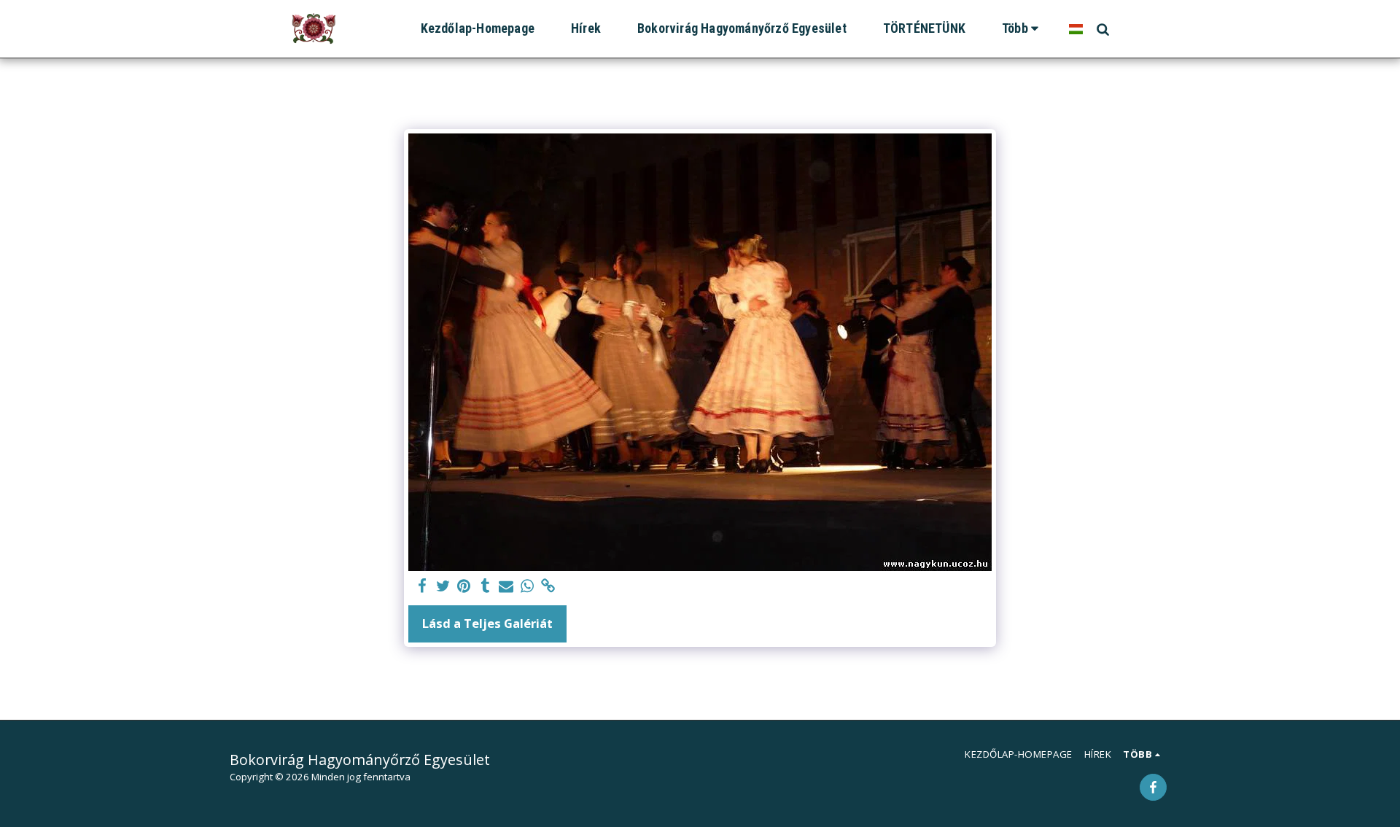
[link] (548, 586)
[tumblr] (485, 586)
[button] (1102, 29)
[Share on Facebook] (421, 586)
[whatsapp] (527, 586)
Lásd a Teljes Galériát (487, 623)
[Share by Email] (506, 586)
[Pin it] (464, 586)
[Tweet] (443, 586)
